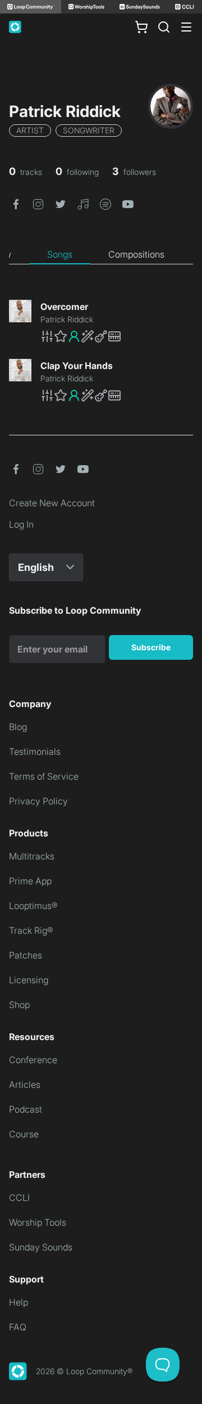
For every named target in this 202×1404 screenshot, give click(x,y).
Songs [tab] (59, 254)
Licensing (28, 980)
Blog (18, 726)
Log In (21, 524)
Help (18, 1302)
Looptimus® (33, 905)
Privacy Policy (38, 801)
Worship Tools (37, 1222)
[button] (15, 203)
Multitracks (31, 856)
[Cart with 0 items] (141, 27)
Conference (33, 1059)
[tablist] (101, 255)
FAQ (17, 1327)
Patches (25, 955)
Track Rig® (31, 930)
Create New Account (52, 502)
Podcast (25, 1109)
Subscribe (151, 647)
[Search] (164, 27)
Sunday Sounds (40, 1247)
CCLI (19, 1197)
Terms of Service (44, 776)
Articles (24, 1084)
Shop (19, 1004)
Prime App (30, 880)
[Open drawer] (186, 27)
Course (24, 1134)
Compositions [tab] (136, 254)
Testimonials (35, 751)
